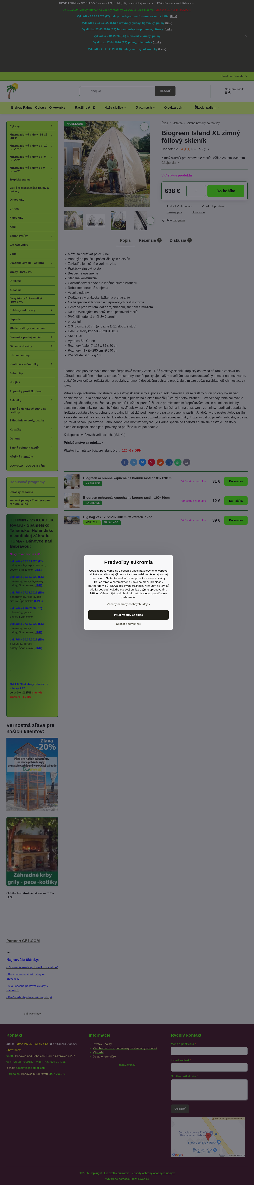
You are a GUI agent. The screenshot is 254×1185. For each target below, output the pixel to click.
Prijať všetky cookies (128, 614)
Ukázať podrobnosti (128, 623)
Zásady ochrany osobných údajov (128, 604)
